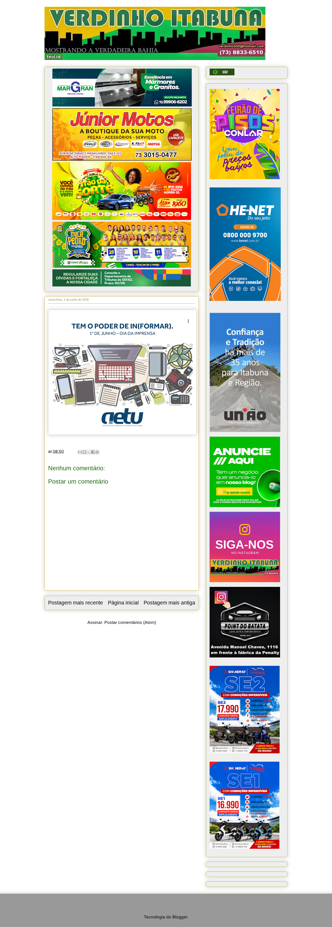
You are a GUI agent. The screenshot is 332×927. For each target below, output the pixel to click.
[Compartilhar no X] (88, 452)
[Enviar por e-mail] (80, 452)
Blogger (179, 917)
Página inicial (123, 603)
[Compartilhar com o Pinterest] (97, 452)
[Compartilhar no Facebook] (93, 452)
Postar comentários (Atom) (130, 622)
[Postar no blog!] (84, 452)
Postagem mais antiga (169, 603)
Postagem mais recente (75, 603)
